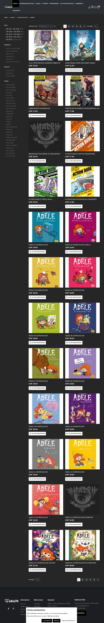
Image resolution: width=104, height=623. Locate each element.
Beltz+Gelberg (11, 90)
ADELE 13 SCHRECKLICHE (38, 517)
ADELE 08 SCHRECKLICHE (74, 381)
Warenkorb (37, 606)
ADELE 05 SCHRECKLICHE (38, 336)
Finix (9, 119)
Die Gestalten (11, 106)
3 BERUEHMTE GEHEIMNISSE (39, 108)
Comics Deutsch (23, 17)
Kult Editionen (11, 127)
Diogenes (10, 111)
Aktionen (10, 59)
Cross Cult (10, 100)
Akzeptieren (47, 620)
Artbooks (10, 54)
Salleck (10, 142)
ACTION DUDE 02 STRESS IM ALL (40, 199)
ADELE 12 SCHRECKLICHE (74, 472)
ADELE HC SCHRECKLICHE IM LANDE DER (80, 563)
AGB (22, 612)
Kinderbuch (10, 56)
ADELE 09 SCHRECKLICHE (38, 426)
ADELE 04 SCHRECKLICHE (74, 290)
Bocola (9, 92)
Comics (12, 17)
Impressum (24, 614)
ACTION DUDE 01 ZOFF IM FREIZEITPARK (80, 154)
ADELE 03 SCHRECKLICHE (38, 290)
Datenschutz (24, 609)
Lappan (9, 129)
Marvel (9, 132)
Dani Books (11, 103)
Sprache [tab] (7, 67)
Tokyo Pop (10, 150)
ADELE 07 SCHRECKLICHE (38, 381)
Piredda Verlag (12, 137)
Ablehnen (56, 620)
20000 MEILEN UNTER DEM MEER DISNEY (80, 63)
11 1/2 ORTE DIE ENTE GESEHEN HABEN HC (44, 63)
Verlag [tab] (6, 81)
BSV (9, 95)
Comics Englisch (12, 51)
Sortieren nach (33, 26)
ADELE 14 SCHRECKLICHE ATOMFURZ (79, 517)
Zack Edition (11, 156)
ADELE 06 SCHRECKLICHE (74, 336)
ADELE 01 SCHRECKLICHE (38, 245)
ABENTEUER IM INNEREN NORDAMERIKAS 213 (82, 108)
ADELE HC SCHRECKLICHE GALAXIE (42, 563)
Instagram (13, 609)
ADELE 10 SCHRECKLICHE (74, 426)
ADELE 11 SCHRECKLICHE (38, 472)
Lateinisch (10, 70)
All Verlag (10, 85)
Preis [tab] (6, 25)
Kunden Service (25, 606)
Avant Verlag (11, 87)
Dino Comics (11, 108)
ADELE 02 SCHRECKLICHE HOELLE (78, 245)
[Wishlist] (95, 7)
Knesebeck (10, 153)
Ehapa (10, 114)
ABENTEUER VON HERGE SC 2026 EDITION (44, 154)
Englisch (9, 73)
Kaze (8, 121)
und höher (14, 39)
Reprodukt (11, 140)
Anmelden (37, 604)
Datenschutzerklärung (68, 620)
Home (6, 17)
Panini (9, 135)
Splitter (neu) (11, 145)
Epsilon (9, 116)
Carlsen (10, 98)
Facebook (8, 609)
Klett (8, 124)
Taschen (9, 148)
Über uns (23, 604)
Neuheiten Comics (13, 61)
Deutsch (10, 76)
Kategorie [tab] (7, 44)
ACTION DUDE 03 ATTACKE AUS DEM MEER (81, 199)
